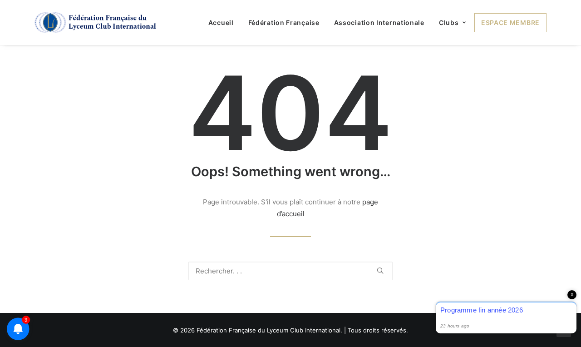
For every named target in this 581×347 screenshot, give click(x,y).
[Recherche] (290, 271)
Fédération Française (284, 22)
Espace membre (510, 22)
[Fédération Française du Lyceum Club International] (98, 22)
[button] (380, 270)
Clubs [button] (449, 22)
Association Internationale (379, 22)
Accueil (221, 22)
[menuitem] (224, 22)
